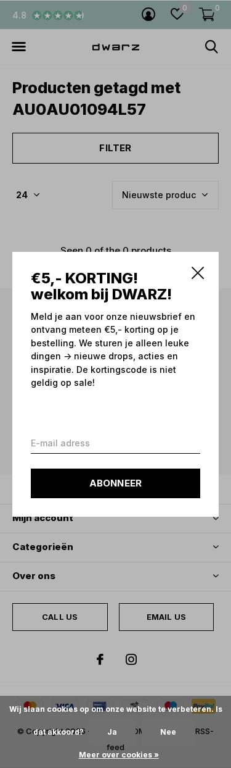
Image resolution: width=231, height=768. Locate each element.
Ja (112, 732)
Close (198, 273)
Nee (168, 732)
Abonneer (115, 482)
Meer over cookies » (119, 754)
